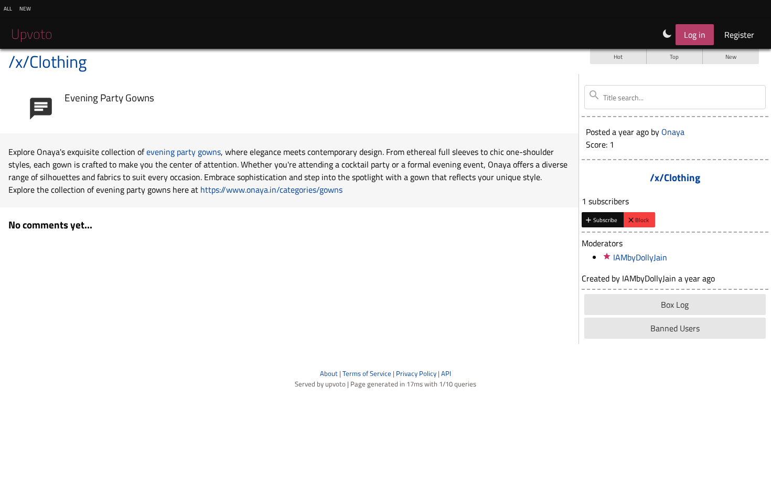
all (8, 8)
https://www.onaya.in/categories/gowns (271, 189)
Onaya (672, 131)
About (329, 373)
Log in (694, 34)
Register (739, 34)
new (25, 8)
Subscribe (605, 219)
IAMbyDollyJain (640, 257)
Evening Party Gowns (109, 97)
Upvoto (31, 34)
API (446, 373)
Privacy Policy (416, 373)
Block (642, 219)
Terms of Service (366, 373)
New (730, 56)
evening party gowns (183, 151)
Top (674, 56)
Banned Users (675, 328)
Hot (618, 56)
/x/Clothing (47, 61)
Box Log (675, 304)
